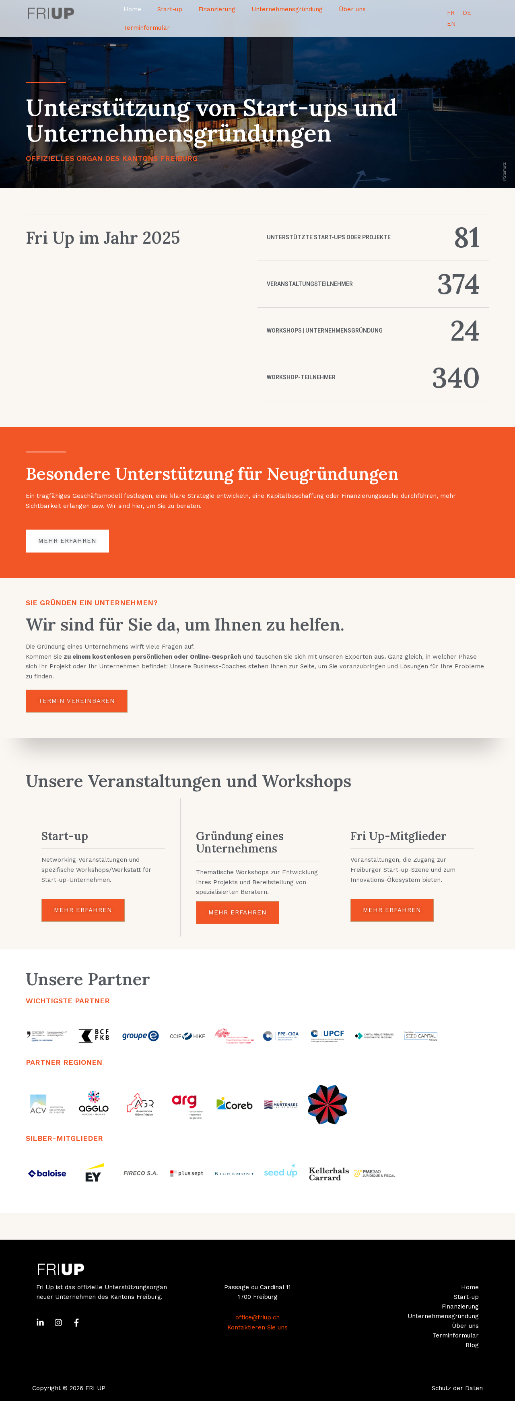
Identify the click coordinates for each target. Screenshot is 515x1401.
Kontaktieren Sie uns (257, 1327)
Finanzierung (216, 9)
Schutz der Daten (457, 1388)
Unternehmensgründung (287, 9)
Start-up (169, 9)
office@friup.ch (257, 1317)
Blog (472, 1345)
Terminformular (147, 27)
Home (132, 9)
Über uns (352, 9)
